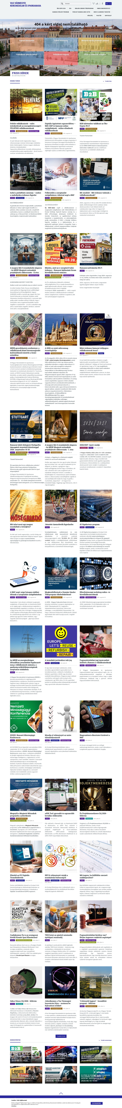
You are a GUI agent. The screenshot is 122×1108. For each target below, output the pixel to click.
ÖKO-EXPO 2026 (61, 8)
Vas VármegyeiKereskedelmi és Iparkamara (25, 4)
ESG (70, 8)
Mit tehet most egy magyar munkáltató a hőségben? (21, 525)
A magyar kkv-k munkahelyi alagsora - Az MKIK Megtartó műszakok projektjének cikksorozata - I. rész (61, 447)
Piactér (98, 15)
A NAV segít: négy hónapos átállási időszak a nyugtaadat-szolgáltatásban (26, 593)
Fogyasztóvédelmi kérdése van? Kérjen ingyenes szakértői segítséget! (95, 936)
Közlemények (20, 198)
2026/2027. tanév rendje (90, 445)
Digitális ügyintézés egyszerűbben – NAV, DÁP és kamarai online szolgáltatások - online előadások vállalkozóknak (60, 127)
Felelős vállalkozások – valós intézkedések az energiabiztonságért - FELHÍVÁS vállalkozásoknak (26, 125)
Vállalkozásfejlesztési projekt (88, 131)
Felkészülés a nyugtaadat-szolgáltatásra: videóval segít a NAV (59, 194)
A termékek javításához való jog (58, 660)
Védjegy (101, 353)
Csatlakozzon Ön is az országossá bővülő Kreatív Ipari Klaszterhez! (24, 936)
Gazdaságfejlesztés (21, 131)
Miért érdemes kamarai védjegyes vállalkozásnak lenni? (94, 349)
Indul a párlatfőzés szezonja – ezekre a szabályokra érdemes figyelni (25, 194)
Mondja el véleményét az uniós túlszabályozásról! (58, 736)
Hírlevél (90, 15)
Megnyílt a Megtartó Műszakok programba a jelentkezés (23, 814)
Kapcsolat (108, 15)
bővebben (13, 1106)
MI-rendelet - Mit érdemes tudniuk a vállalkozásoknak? (95, 194)
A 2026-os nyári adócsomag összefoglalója (56, 349)
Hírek (12, 131)
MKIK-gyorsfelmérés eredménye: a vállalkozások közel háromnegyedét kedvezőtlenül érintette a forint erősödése (25, 351)
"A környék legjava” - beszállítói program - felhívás (93, 1002)
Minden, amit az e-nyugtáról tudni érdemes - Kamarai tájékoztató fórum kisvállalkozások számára (60, 270)
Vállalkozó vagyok (33, 131)
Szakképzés (84, 448)
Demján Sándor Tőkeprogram (84, 8)
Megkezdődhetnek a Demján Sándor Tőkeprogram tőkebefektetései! (60, 593)
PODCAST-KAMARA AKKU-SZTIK (81, 12)
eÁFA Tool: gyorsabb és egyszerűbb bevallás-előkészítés (59, 814)
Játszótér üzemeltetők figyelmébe (59, 524)
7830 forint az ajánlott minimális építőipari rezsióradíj (58, 936)
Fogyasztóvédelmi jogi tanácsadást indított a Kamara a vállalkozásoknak (95, 661)
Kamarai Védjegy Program (60, 12)
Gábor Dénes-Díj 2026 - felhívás (23, 1001)
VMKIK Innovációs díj (103, 8)
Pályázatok (89, 818)
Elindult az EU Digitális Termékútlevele (19, 876)
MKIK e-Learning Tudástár (102, 12)
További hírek (108, 81)
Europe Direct (89, 527)
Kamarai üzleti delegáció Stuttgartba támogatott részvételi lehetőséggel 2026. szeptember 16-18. (25, 447)
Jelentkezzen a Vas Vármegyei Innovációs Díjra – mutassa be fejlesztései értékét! (58, 1003)
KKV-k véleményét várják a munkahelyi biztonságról (56, 876)
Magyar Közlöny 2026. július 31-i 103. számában (96, 452)
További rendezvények (106, 1040)
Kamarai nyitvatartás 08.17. (91, 268)
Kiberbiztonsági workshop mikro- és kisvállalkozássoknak (95, 593)
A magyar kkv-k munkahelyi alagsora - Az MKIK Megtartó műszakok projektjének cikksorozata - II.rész (26, 270)
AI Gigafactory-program (90, 524)
